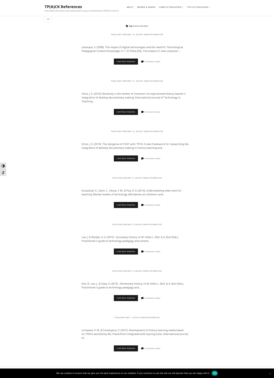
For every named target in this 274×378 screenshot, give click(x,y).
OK (214, 373)
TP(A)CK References (63, 6)
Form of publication (170, 7)
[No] (270, 373)
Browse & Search (146, 7)
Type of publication (197, 7)
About (130, 7)
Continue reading (125, 61)
